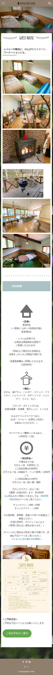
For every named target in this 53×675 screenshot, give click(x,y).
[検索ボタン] (49, 3)
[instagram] (26, 662)
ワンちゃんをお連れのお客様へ (26, 539)
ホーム (26, 667)
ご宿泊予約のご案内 (17, 633)
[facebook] (23, 662)
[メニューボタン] (3, 3)
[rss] (30, 662)
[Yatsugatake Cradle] (26, 3)
